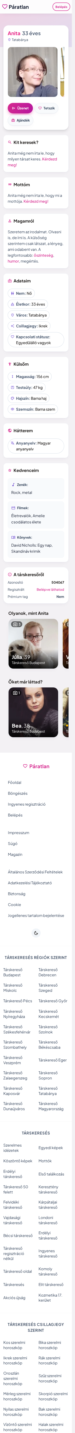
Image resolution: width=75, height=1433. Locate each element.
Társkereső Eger (53, 1059)
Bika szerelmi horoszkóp (50, 1345)
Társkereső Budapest (12, 972)
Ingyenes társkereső (48, 1253)
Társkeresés (13, 1284)
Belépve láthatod (50, 589)
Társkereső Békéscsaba (49, 1045)
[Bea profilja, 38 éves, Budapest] (33, 712)
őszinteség (43, 255)
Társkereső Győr (53, 1000)
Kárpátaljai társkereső (48, 1205)
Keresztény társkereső (48, 1189)
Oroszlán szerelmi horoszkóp (12, 1378)
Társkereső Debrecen (48, 972)
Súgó (13, 843)
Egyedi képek (51, 1147)
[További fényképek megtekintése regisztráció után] (33, 72)
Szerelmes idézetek (12, 1148)
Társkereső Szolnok (48, 1029)
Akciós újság (14, 1297)
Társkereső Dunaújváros (14, 1106)
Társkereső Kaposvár (12, 1091)
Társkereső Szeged (48, 988)
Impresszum (18, 832)
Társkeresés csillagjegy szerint (36, 1327)
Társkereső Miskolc (12, 988)
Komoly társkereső (48, 1271)
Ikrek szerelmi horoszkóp (15, 1360)
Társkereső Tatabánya (48, 1091)
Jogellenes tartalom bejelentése (36, 915)
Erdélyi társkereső (12, 1174)
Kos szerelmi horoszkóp (14, 1345)
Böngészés (18, 793)
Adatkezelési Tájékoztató (30, 882)
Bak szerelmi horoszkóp (49, 1412)
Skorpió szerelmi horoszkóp (53, 1396)
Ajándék (20, 120)
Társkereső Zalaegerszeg (15, 1075)
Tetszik (46, 108)
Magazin (15, 854)
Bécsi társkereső (18, 1235)
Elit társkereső (51, 1284)
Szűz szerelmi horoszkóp (50, 1378)
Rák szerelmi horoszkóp (49, 1360)
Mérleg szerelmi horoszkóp (17, 1396)
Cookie (14, 904)
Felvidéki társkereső (12, 1205)
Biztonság (16, 893)
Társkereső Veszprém (12, 1060)
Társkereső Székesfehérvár (16, 1029)
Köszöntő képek (17, 1160)
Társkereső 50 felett (15, 1189)
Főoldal (14, 782)
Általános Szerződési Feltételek (35, 871)
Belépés (61, 7)
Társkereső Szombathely (15, 1045)
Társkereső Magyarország (51, 1106)
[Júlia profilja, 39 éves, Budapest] (33, 644)
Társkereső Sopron (48, 1075)
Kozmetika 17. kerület (50, 1298)
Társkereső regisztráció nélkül (13, 1253)
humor (13, 261)
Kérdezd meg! (36, 201)
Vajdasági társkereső (12, 1220)
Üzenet (20, 108)
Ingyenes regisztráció (27, 804)
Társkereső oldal (17, 1271)
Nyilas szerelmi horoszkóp (16, 1412)
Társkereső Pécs (17, 1000)
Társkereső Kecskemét (49, 1014)
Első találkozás (51, 1174)
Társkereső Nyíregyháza (14, 1014)
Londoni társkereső (48, 1220)
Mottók (45, 1160)
